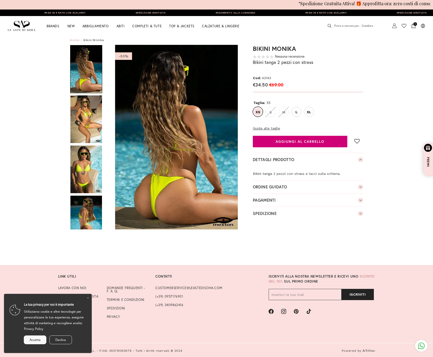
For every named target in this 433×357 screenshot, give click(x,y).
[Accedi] (394, 26)
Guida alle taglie (266, 128)
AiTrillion (369, 350)
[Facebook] (271, 311)
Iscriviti (358, 294)
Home (75, 40)
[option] (176, 137)
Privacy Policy (33, 329)
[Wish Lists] (404, 26)
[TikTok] (308, 311)
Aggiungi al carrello (300, 141)
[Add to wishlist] (357, 141)
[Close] (87, 297)
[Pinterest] (296, 311)
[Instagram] (283, 311)
